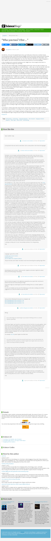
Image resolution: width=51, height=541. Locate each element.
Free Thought (26, 31)
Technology (19, 31)
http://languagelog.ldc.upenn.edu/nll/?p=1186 (14, 300)
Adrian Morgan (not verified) (27, 308)
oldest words (19, 120)
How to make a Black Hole (24, 501)
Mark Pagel (13, 120)
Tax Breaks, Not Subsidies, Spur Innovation (12, 439)
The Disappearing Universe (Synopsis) (41, 502)
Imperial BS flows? (9, 257)
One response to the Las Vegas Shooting (11, 479)
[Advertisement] (25, 11)
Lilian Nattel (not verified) (27, 276)
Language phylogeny (23, 118)
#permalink (42, 140)
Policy (42, 29)
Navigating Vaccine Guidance (9, 441)
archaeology (15, 118)
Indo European (32, 118)
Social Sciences (30, 29)
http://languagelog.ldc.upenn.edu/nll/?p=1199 (14, 303)
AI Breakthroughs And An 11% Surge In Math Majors (14, 440)
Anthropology (9, 118)
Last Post (4, 456)
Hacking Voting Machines (8, 463)
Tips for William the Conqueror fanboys (13, 258)
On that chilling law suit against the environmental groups (15, 471)
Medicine (4, 31)
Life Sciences (5, 29)
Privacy (22, 532)
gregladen (5, 35)
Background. (4, 114)
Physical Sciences (13, 29)
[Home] (10, 26)
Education (37, 29)
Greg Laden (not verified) (27, 294)
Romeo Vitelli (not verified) (27, 150)
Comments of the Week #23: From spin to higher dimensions (8, 502)
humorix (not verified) (28, 140)
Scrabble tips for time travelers (11, 255)
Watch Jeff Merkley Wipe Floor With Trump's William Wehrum (16, 484)
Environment (21, 29)
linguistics (8, 120)
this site (12, 334)
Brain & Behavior (11, 31)
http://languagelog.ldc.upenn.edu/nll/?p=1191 (14, 301)
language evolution (40, 118)
